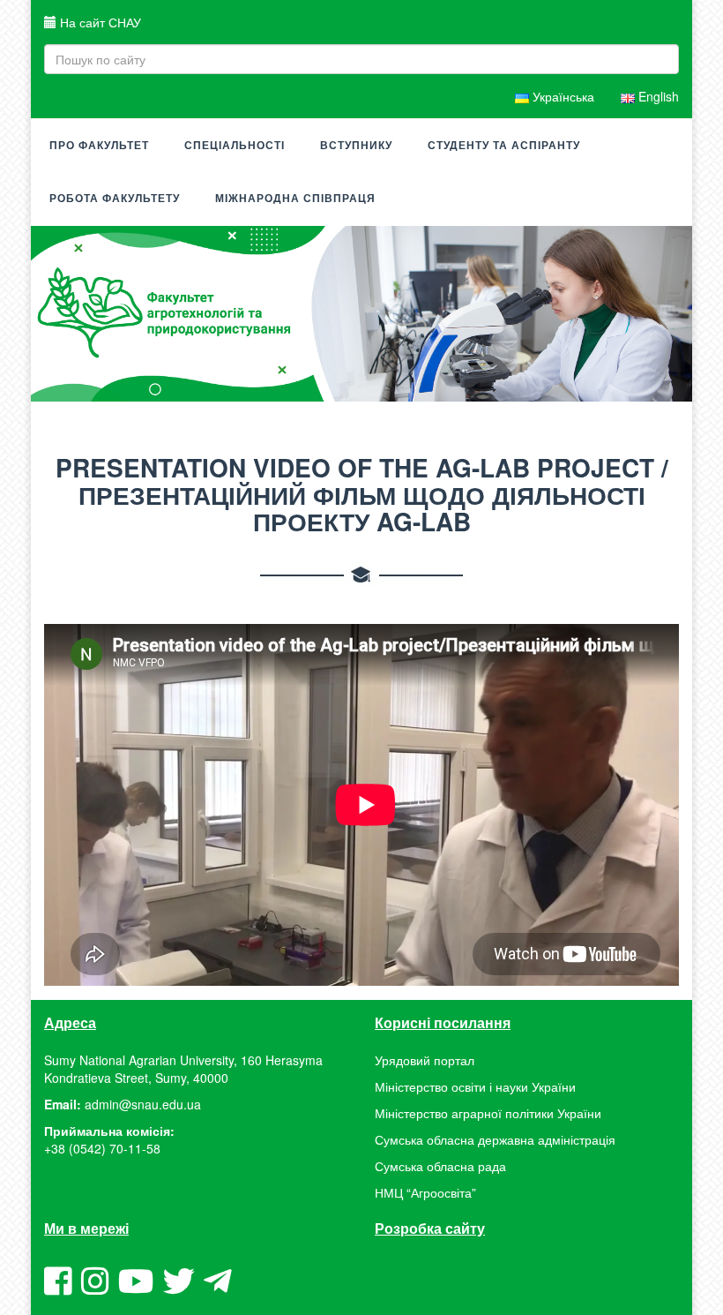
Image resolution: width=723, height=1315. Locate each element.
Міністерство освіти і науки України (475, 1086)
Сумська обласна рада (440, 1166)
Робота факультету (114, 198)
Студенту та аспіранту (504, 145)
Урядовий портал (424, 1060)
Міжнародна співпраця (295, 198)
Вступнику (356, 145)
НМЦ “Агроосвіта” (425, 1192)
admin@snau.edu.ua (143, 1104)
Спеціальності (234, 145)
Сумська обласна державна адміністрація (495, 1139)
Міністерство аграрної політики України (488, 1113)
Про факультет (99, 145)
